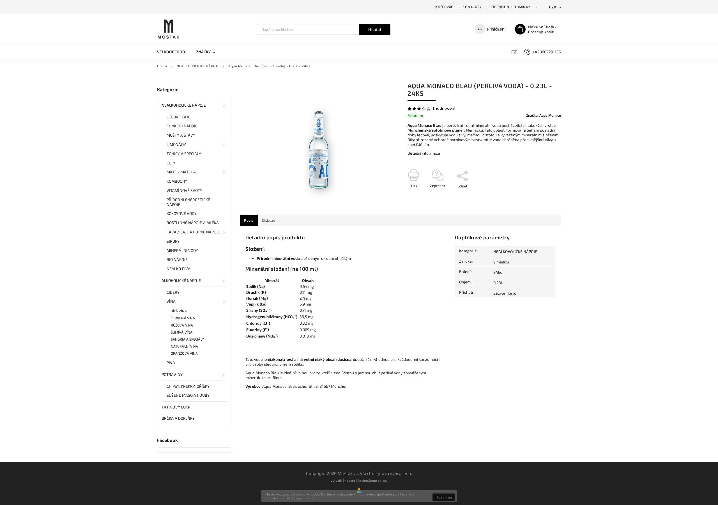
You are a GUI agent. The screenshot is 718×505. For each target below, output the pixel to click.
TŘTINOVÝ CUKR (176, 407)
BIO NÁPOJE (177, 259)
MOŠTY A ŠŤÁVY (181, 135)
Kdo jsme (444, 6)
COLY (171, 162)
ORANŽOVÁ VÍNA (184, 353)
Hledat (374, 29)
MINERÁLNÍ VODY (182, 250)
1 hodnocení (444, 109)
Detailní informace (424, 153)
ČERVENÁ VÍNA (183, 318)
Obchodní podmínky (511, 6)
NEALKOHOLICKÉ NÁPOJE (184, 105)
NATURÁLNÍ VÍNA (184, 346)
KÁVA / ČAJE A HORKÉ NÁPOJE (193, 231)
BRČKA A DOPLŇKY (178, 418)
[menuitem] (173, 52)
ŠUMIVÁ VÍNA (181, 332)
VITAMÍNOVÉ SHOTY (184, 190)
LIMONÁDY (176, 144)
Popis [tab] (249, 220)
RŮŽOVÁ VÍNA (182, 325)
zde (312, 498)
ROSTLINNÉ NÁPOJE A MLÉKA (193, 222)
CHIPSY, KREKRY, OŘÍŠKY (188, 386)
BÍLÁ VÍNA (179, 311)
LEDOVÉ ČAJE (178, 116)
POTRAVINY (172, 374)
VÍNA (171, 301)
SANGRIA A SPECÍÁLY (187, 339)
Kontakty (472, 6)
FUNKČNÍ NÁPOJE (182, 125)
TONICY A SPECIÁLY (184, 153)
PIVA (171, 362)
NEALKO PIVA (178, 268)
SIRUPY (173, 241)
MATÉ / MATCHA (181, 171)
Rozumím (444, 497)
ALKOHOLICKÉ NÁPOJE (181, 280)
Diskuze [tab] (268, 220)
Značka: (543, 115)
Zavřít (543, 196)
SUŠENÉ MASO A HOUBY (188, 395)
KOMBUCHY (177, 181)
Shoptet (349, 480)
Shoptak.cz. (377, 480)
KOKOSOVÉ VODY (182, 213)
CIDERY (173, 292)
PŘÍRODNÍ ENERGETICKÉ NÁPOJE (188, 202)
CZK (553, 7)
